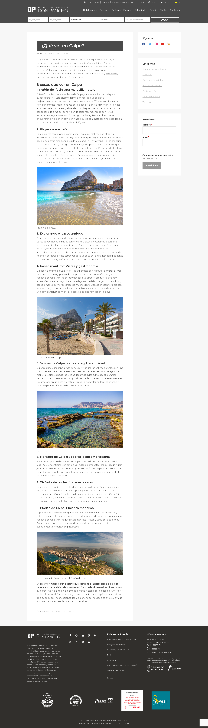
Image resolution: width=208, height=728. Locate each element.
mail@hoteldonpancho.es (161, 652)
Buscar (165, 20)
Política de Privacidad (89, 720)
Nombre (147, 125)
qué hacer (111, 73)
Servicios (104, 10)
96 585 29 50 (155, 649)
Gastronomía (149, 91)
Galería (153, 10)
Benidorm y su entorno (62, 611)
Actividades (140, 10)
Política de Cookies (108, 720)
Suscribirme (151, 165)
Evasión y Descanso (152, 86)
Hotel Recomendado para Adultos (121, 639)
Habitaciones (90, 10)
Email (146, 137)
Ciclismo (116, 10)
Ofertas (164, 10)
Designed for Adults (153, 80)
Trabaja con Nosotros (116, 644)
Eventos (127, 10)
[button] (176, 2)
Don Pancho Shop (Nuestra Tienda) (122, 665)
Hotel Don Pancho (48, 9)
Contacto (175, 10)
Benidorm (111, 660)
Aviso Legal (122, 720)
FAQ (109, 655)
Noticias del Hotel (151, 97)
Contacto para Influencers (118, 650)
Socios (110, 678)
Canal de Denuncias (115, 670)
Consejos (147, 74)
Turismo (147, 102)
